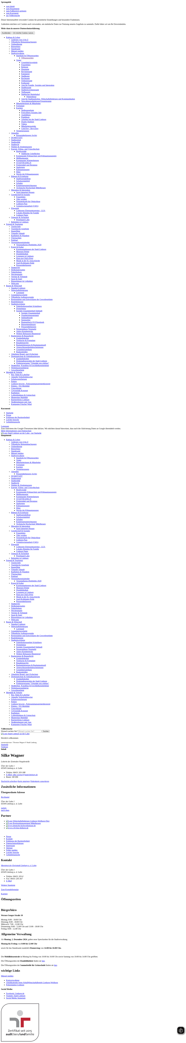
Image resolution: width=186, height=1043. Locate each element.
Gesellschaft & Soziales (20, 195)
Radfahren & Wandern (20, 236)
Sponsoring (25, 320)
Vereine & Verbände (19, 277)
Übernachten (16, 238)
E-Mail (9, 881)
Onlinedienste (16, 44)
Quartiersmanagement (30, 315)
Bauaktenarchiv (22, 343)
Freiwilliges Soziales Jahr (31, 113)
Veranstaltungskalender (20, 242)
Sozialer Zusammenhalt (30, 313)
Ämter (18, 60)
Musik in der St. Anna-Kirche (28, 261)
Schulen (19, 183)
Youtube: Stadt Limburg (15, 996)
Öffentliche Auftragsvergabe (22, 297)
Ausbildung (26, 115)
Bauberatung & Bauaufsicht (22, 336)
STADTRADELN (23, 163)
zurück (3, 808)
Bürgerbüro (15, 46)
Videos (24, 124)
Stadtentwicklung (18, 304)
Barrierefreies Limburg (20, 400)
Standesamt (15, 49)
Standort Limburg (18, 288)
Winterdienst (31, 97)
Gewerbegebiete (17, 370)
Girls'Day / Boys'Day (29, 128)
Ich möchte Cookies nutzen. (23, 33)
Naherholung (16, 272)
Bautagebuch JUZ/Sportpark (32, 322)
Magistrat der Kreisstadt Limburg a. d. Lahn (18, 865)
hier (43, 961)
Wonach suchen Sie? (9, 731)
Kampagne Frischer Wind (21, 404)
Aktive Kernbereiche (24, 331)
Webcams (15, 283)
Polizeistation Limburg (15, 985)
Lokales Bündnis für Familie (27, 213)
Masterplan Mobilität (19, 397)
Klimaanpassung (22, 169)
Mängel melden (17, 51)
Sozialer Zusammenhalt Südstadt (29, 311)
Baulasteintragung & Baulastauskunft (31, 345)
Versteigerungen (22, 131)
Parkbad (14, 240)
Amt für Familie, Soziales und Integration (37, 85)
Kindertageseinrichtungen (26, 185)
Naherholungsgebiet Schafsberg (29, 306)
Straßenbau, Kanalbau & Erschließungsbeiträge (30, 365)
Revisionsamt (26, 72)
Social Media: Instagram (15, 998)
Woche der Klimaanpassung (27, 174)
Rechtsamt (25, 78)
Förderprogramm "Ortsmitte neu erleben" (32, 363)
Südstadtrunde (27, 318)
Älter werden (21, 199)
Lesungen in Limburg (25, 256)
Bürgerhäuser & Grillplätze (22, 281)
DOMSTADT (17, 138)
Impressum (10, 846)
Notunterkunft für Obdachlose (28, 201)
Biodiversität (21, 151)
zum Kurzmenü (12, 13)
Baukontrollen (22, 352)
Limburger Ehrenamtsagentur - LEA (30, 210)
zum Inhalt (10, 6)
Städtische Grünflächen (30, 154)
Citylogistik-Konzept (19, 390)
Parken (14, 381)
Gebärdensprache (13, 422)
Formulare (20, 106)
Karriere (19, 108)
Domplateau (21, 308)
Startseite (9, 413)
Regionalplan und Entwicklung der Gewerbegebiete (32, 299)
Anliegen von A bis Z (19, 40)
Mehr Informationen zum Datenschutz (16, 431)
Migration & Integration (20, 190)
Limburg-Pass (21, 204)
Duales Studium (27, 122)
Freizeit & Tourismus (14, 224)
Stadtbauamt (26, 87)
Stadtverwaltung (17, 53)
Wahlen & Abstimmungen (21, 147)
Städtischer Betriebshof (30, 94)
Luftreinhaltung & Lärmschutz (23, 395)
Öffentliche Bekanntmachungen (24, 42)
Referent (24, 67)
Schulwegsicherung (19, 379)
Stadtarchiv (15, 267)
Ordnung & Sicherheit (20, 217)
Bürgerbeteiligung (28, 324)
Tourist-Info (16, 226)
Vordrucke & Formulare (25, 340)
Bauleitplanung (17, 302)
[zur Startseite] (21, 433)
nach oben (5, 810)
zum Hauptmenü (12, 9)
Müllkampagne (22, 158)
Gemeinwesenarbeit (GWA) (27, 206)
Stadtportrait (16, 140)
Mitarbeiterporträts (28, 126)
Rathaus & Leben (13, 37)
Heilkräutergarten (18, 270)
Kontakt (9, 839)
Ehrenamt (15, 208)
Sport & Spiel (16, 279)
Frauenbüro (25, 65)
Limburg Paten (22, 215)
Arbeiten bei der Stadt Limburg (33, 119)
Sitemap (9, 848)
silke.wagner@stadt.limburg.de (22, 775)
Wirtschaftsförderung (19, 290)
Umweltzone (16, 388)
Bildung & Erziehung (19, 176)
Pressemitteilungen (23, 265)
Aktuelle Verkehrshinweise (22, 377)
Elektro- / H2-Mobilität (20, 386)
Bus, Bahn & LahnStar (20, 375)
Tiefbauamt (25, 92)
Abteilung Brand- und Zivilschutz (24, 354)
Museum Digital (22, 251)
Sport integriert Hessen (25, 192)
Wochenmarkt (16, 274)
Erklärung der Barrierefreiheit (18, 417)
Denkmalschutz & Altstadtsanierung (25, 356)
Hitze (18, 172)
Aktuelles (15, 133)
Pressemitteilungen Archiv (26, 135)
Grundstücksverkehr (29, 62)
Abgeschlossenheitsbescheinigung (29, 347)
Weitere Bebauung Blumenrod (28, 334)
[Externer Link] (95, 821)
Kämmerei (25, 74)
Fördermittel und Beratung (26, 165)
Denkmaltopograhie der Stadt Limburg (31, 361)
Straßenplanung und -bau (21, 402)
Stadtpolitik (15, 142)
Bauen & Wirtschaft (14, 286)
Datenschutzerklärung (15, 843)
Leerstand (20, 293)
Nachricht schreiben (9, 781)
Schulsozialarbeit (23, 181)
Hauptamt (25, 69)
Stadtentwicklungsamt (30, 90)
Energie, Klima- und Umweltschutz (25, 149)
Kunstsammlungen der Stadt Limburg (31, 249)
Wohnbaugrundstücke (20, 368)
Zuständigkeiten (22, 338)
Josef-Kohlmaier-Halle (25, 263)
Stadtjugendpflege (23, 179)
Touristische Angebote (20, 229)
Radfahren (15, 393)
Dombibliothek (22, 254)
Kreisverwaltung (12, 980)
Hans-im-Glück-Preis (24, 258)
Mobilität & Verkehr (14, 372)
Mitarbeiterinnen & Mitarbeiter (28, 103)
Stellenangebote (27, 110)
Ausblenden (6, 33)
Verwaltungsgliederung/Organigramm (36, 101)
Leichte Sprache (12, 420)
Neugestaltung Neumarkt (26, 329)
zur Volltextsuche (13, 15)
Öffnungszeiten (27, 58)
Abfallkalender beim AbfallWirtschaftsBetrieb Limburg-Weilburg (32, 982)
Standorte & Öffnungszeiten (27, 56)
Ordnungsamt (26, 81)
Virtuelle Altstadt (18, 233)
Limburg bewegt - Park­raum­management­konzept (30, 384)
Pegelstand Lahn (22, 220)
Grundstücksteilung (24, 349)
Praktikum (25, 117)
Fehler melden (11, 850)
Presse (8, 415)
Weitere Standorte (8, 885)
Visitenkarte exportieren (39, 781)
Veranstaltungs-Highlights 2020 (28, 245)
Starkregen (20, 167)
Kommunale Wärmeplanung (27, 160)
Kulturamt (25, 83)
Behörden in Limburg (19, 222)
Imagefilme (15, 231)
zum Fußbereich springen (16, 11)
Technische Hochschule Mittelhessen (31, 188)
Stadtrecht (15, 144)
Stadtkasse (25, 76)
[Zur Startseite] (15, 734)
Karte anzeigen (24, 781)
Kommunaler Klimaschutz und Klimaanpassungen (36, 156)
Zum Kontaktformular (10, 889)
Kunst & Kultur (17, 247)
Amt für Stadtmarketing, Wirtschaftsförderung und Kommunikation (48, 99)
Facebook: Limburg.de (15, 993)
